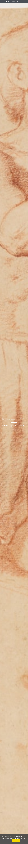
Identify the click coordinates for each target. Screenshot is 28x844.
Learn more (23, 838)
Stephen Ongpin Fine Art (14, 1)
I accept (16, 840)
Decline (9, 840)
